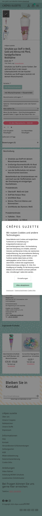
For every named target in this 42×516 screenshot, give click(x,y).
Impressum (9, 290)
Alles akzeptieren (22, 285)
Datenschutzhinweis (21, 290)
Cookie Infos (32, 290)
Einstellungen (23, 278)
